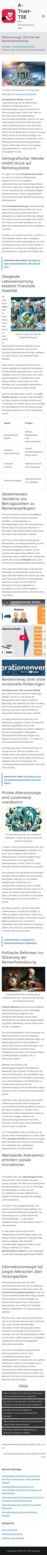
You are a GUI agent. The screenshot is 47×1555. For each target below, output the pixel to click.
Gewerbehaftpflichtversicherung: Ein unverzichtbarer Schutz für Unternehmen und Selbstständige (22, 1490)
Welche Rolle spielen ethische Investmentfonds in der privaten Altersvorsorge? (22, 1423)
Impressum (36, 1551)
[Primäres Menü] (43, 16)
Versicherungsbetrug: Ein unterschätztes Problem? (19, 1514)
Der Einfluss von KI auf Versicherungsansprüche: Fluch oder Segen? (22, 779)
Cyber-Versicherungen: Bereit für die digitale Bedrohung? (21, 1506)
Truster (7, 90)
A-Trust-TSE (24, 11)
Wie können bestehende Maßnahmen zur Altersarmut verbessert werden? (20, 1431)
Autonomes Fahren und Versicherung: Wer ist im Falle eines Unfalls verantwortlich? (23, 1499)
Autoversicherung (9, 1530)
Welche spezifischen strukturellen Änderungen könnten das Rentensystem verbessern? (22, 1394)
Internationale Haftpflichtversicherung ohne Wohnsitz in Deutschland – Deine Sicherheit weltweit (21, 1479)
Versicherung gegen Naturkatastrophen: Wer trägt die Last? (22, 263)
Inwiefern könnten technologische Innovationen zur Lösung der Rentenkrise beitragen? (20, 1413)
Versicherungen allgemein (26, 94)
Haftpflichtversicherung (12, 1534)
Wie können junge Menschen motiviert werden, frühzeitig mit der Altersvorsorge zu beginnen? (22, 1403)
